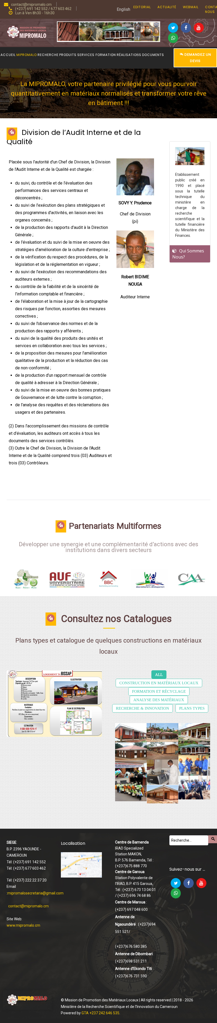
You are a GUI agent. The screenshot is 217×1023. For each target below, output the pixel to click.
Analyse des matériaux (158, 700)
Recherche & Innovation (142, 708)
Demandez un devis (197, 58)
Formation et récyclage (159, 691)
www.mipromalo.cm (23, 925)
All (159, 674)
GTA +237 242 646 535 (100, 1013)
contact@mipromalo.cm (28, 906)
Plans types (192, 708)
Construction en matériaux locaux (158, 683)
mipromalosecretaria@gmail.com (35, 893)
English (123, 9)
